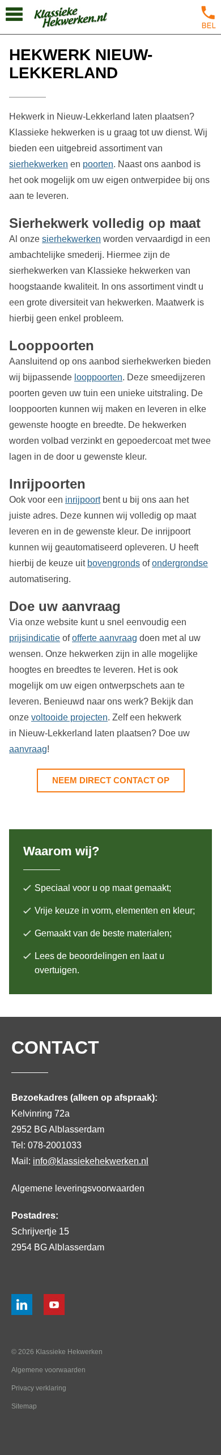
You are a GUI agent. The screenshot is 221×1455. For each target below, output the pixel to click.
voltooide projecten (69, 717)
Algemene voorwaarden (48, 1370)
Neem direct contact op (110, 780)
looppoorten (98, 377)
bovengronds (113, 563)
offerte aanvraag (104, 638)
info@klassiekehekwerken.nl (90, 1161)
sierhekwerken (38, 164)
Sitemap (24, 1406)
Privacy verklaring (38, 1388)
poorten (98, 164)
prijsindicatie (34, 638)
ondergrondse (180, 563)
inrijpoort (82, 499)
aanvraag (28, 749)
